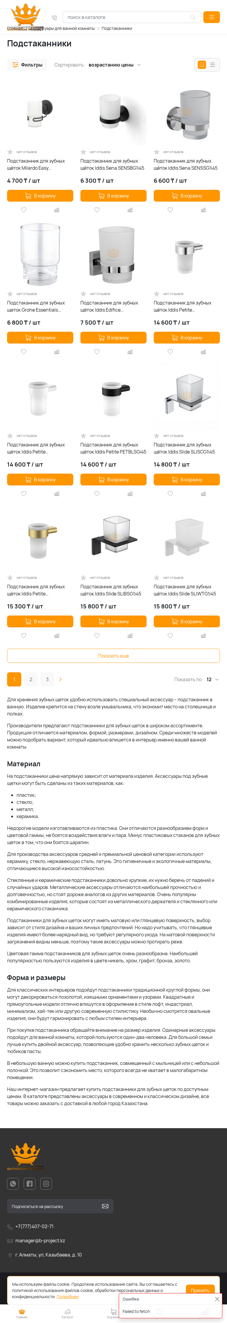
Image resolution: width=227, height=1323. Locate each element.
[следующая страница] (60, 679)
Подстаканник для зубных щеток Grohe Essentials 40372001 (36, 306)
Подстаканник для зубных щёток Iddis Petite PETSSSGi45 (182, 306)
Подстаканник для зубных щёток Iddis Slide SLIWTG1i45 (185, 590)
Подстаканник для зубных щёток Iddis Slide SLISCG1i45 (184, 448)
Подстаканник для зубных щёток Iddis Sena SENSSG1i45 (186, 164)
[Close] (217, 1299)
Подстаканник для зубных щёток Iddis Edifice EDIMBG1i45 (109, 306)
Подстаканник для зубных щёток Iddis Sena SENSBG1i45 (112, 164)
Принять (200, 1290)
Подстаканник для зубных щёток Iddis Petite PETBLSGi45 (113, 448)
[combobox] (132, 17)
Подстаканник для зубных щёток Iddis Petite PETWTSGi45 (36, 448)
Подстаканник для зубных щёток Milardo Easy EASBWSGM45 (36, 164)
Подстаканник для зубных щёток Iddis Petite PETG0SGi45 (36, 590)
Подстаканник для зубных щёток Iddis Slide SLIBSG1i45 (110, 590)
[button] (211, 17)
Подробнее (68, 1296)
